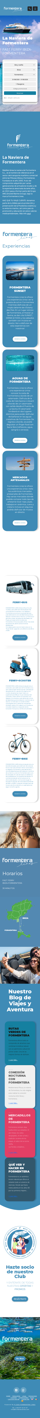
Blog (32, 1397)
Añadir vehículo (14, 98)
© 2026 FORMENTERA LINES (24, 1404)
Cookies (14, 1397)
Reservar (20, 93)
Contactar (25, 1399)
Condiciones (23, 1397)
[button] (35, 8)
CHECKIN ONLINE (14, 1399)
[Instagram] (23, 1390)
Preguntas (16, 1396)
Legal (24, 1396)
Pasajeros (20, 84)
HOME (8, 1396)
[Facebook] (17, 1390)
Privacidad (32, 1396)
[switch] (5, 98)
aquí (29, 213)
